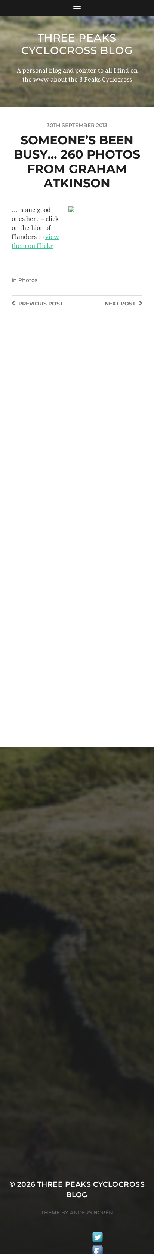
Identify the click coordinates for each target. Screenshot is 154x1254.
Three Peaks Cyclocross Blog (77, 44)
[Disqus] (77, 427)
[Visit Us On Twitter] (97, 1238)
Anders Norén (91, 1212)
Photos (27, 280)
